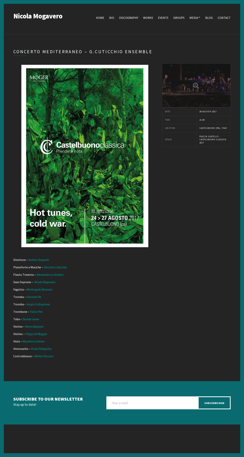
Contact (224, 18)
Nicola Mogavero (37, 16)
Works (148, 18)
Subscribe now (214, 403)
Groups (179, 18)
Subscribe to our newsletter (48, 399)
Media (193, 18)
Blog (209, 18)
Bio (111, 18)
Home (100, 18)
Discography (128, 18)
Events (163, 18)
